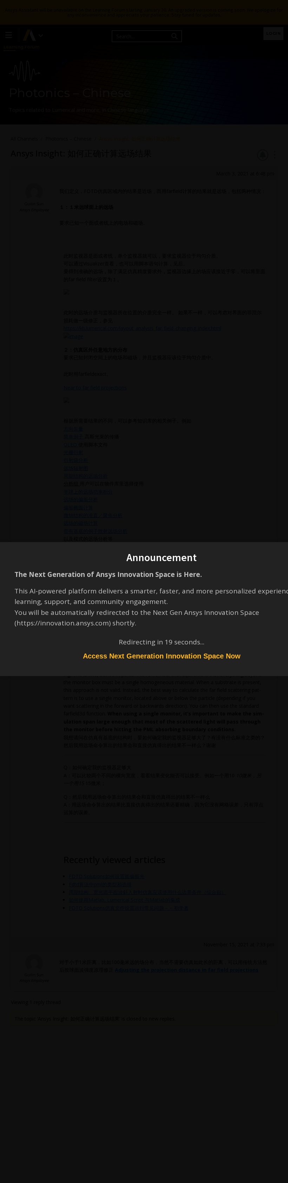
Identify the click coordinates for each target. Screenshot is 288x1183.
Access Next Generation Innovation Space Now (162, 656)
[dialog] (144, 591)
